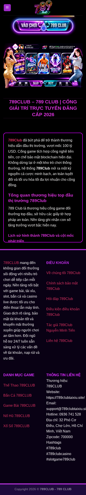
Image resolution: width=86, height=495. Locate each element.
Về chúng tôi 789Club (63, 273)
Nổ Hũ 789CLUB (16, 416)
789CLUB (11, 263)
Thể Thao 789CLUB (19, 385)
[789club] (43, 7)
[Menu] (7, 7)
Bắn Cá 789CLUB (17, 395)
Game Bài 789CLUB (19, 405)
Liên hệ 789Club (59, 341)
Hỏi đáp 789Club (59, 299)
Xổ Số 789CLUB (16, 426)
